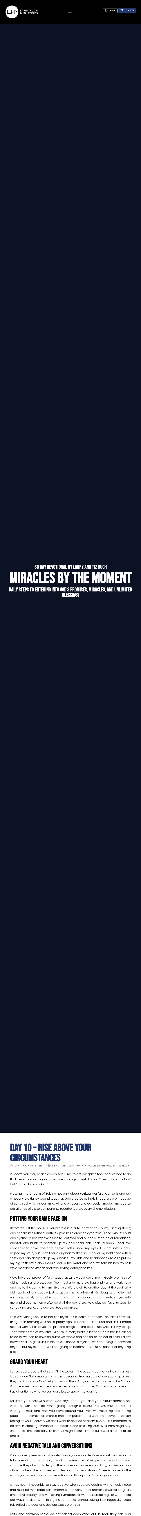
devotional (60, 1165)
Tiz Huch (123, 1165)
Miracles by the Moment (101, 1165)
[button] (70, 12)
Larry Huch (76, 1165)
